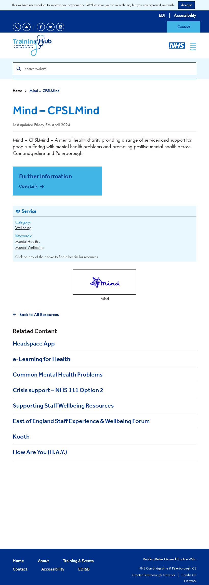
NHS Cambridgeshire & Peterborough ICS (167, 568)
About (43, 560)
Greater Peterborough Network (154, 575)
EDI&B (84, 569)
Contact (183, 26)
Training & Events (78, 560)
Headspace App (34, 343)
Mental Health (26, 241)
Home (18, 90)
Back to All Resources (38, 314)
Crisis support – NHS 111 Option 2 (58, 390)
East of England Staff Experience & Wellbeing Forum (81, 421)
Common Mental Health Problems (57, 374)
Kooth (21, 436)
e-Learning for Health (41, 359)
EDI (162, 15)
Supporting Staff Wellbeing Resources (63, 405)
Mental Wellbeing (29, 247)
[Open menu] (193, 45)
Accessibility (185, 15)
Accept (186, 5)
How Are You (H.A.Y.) (40, 452)
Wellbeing (23, 227)
